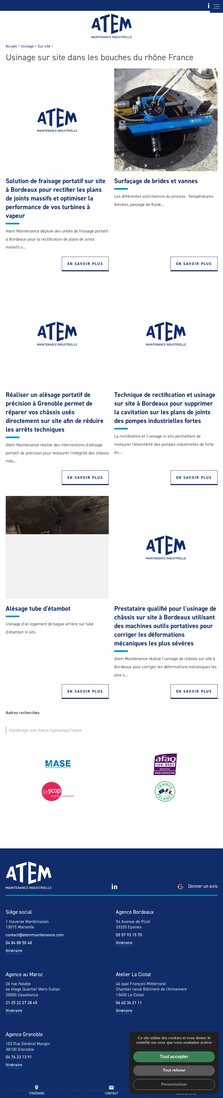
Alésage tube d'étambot (38, 608)
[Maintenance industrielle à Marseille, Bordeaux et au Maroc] (111, 26)
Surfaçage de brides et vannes (156, 181)
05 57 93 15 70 (129, 935)
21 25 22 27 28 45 (21, 1002)
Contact (111, 1090)
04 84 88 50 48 (19, 943)
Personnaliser (174, 1084)
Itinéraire (36, 1090)
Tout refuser (174, 1070)
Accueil (11, 46)
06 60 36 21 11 (129, 1002)
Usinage (27, 46)
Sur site (44, 46)
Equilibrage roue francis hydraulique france (45, 730)
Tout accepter (174, 1056)
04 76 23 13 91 (19, 1057)
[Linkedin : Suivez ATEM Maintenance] (114, 886)
